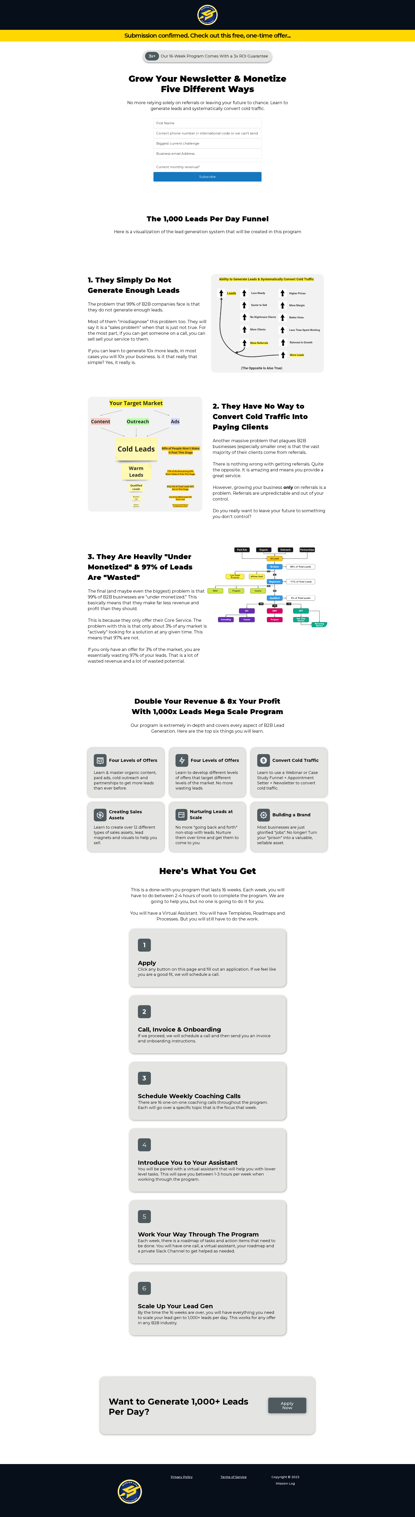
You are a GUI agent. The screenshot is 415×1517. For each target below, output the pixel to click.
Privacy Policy (182, 1477)
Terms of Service (233, 1477)
